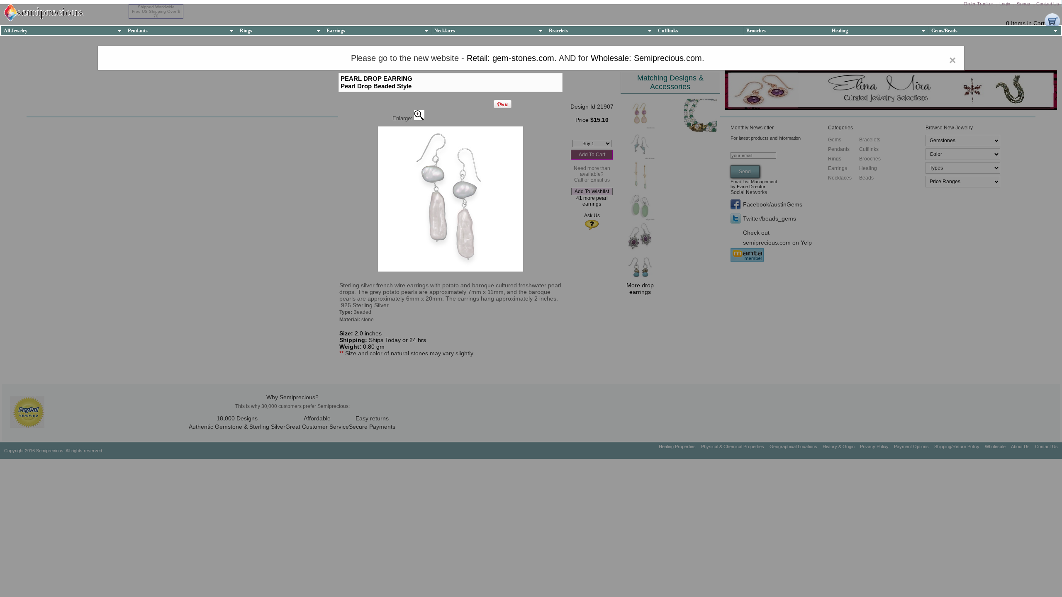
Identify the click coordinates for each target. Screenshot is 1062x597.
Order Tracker (979, 3)
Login (1005, 3)
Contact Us (1047, 3)
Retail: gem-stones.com (510, 58)
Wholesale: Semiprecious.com (646, 58)
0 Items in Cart (1025, 23)
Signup (1023, 3)
